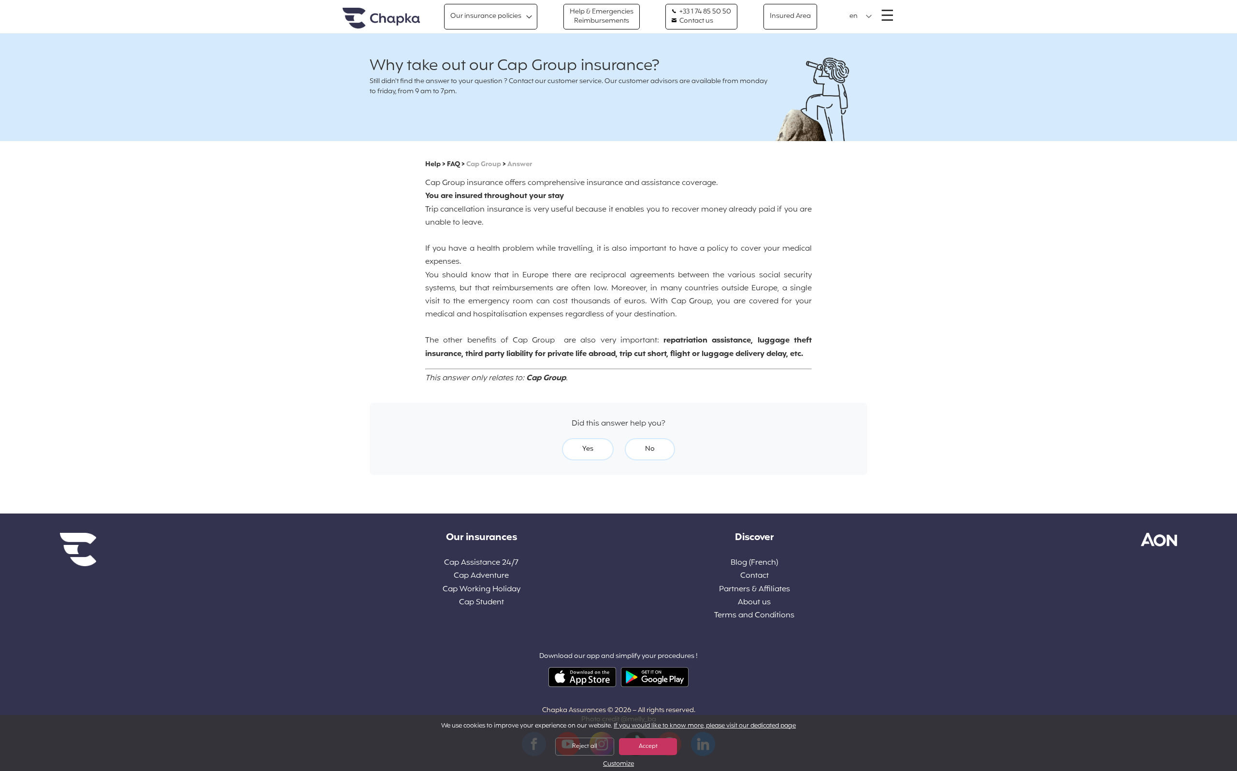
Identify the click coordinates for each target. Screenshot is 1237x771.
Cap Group (483, 164)
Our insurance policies (485, 16)
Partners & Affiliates (754, 590)
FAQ (453, 164)
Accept (648, 746)
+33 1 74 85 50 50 (704, 12)
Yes (587, 449)
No (650, 449)
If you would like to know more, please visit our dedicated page (705, 726)
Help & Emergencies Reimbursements (601, 16)
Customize (618, 764)
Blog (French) (754, 563)
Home (381, 18)
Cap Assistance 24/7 (481, 563)
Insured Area (790, 16)
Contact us (695, 21)
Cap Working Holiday (481, 590)
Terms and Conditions (754, 616)
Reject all (584, 746)
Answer (519, 164)
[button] (861, 16)
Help (433, 164)
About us (754, 603)
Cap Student (481, 603)
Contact (754, 576)
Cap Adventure (481, 576)
